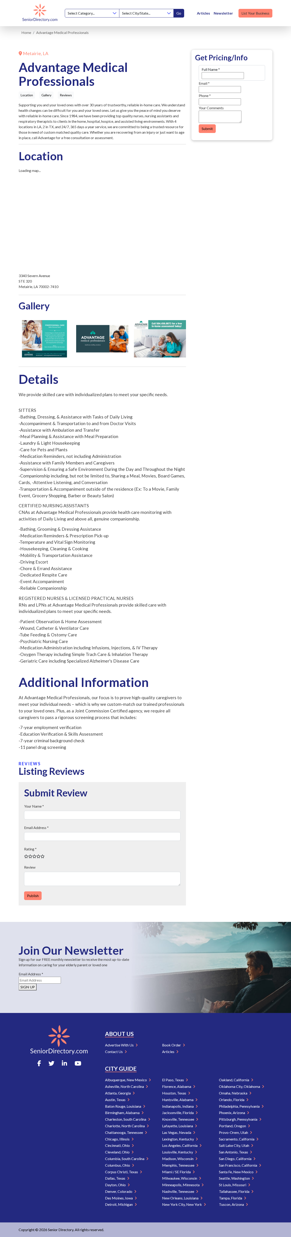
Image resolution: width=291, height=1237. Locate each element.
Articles (203, 13)
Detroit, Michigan (119, 1204)
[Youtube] (78, 1063)
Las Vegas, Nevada (177, 1132)
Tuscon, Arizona (232, 1204)
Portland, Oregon (233, 1126)
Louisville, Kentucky (178, 1152)
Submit (207, 128)
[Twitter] (51, 1063)
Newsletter (223, 13)
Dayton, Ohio (115, 1185)
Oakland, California (234, 1080)
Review (29, 867)
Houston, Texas (174, 1093)
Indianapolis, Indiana (178, 1106)
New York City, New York (182, 1204)
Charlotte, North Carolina (125, 1126)
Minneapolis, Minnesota (181, 1185)
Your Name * (34, 806)
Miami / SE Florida (176, 1172)
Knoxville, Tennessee (178, 1119)
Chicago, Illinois (117, 1139)
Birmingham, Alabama (122, 1112)
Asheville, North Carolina (125, 1086)
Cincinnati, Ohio (117, 1145)
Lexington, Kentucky (178, 1139)
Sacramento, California (237, 1139)
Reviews (66, 95)
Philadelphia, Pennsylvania (239, 1106)
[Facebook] (39, 1063)
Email (204, 83)
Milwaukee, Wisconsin (180, 1178)
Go (178, 13)
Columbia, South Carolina (125, 1158)
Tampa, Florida (231, 1198)
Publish (33, 895)
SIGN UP (27, 987)
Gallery (46, 95)
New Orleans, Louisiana (180, 1198)
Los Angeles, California (180, 1145)
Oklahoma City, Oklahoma (240, 1086)
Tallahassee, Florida (234, 1191)
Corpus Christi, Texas (122, 1172)
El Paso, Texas (173, 1080)
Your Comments (211, 108)
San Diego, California (235, 1158)
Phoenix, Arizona (232, 1112)
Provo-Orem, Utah (234, 1132)
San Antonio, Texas (234, 1152)
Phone (205, 95)
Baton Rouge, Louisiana (123, 1106)
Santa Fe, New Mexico (236, 1172)
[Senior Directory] (40, 13)
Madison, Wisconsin (178, 1158)
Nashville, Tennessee (178, 1191)
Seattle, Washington (235, 1178)
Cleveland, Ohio (117, 1152)
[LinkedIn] (64, 1063)
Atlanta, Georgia (118, 1093)
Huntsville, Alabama (178, 1099)
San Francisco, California (238, 1165)
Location (27, 95)
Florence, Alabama (177, 1086)
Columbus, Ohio (118, 1165)
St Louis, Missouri (233, 1185)
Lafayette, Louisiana (178, 1126)
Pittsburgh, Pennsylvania (238, 1119)
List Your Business (255, 13)
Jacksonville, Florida (178, 1112)
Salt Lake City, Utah (234, 1145)
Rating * (30, 849)
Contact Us (114, 1051)
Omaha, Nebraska (233, 1093)
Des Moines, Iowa (119, 1198)
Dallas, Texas (115, 1178)
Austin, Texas (115, 1099)
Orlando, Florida (232, 1099)
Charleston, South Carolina (126, 1119)
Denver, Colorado (119, 1191)
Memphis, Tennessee (178, 1165)
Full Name (211, 69)
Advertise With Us (119, 1045)
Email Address (31, 974)
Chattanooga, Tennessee (124, 1132)
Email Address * (36, 827)
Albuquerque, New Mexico (126, 1080)
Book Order (172, 1045)
